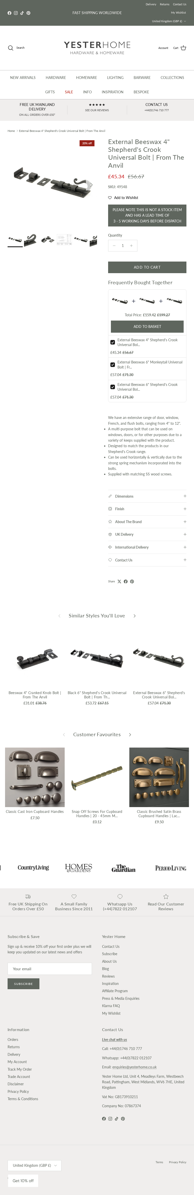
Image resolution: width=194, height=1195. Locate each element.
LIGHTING (115, 77)
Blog (105, 968)
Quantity (115, 235)
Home (11, 130)
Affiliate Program (115, 991)
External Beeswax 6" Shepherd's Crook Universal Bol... (159, 695)
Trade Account (19, 1076)
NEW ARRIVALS (23, 77)
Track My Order (20, 1069)
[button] (123, 198)
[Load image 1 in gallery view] (52, 182)
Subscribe (23, 984)
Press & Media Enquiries (120, 998)
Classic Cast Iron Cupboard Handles (35, 811)
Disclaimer (16, 1084)
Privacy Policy (18, 1091)
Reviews (108, 976)
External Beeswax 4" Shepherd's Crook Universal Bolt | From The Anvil (62, 130)
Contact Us (179, 4)
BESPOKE (141, 92)
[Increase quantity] (132, 245)
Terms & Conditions (23, 1099)
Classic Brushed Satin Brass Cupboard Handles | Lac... (159, 813)
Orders (13, 1039)
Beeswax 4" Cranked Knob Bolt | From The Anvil (35, 695)
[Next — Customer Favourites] (130, 734)
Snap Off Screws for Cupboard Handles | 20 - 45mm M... (97, 813)
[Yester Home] (97, 48)
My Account (17, 1062)
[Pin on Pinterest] (132, 581)
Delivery (151, 4)
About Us (109, 961)
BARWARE (142, 77)
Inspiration (110, 983)
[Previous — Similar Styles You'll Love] (59, 615)
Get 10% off (23, 1180)
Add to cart (147, 267)
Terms (159, 1162)
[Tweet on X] (119, 581)
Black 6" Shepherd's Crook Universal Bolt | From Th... (97, 695)
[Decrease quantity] (112, 245)
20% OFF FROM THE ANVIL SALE (97, 13)
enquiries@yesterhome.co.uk (134, 1067)
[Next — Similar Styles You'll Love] (134, 615)
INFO (87, 92)
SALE (69, 92)
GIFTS (50, 92)
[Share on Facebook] (126, 581)
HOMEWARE (86, 77)
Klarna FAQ (111, 1006)
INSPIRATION (113, 92)
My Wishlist (178, 12)
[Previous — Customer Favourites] (63, 734)
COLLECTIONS (172, 77)
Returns (164, 4)
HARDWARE (56, 77)
